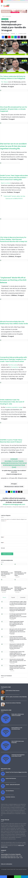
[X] (6, 37)
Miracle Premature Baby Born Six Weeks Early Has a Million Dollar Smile (14, 323)
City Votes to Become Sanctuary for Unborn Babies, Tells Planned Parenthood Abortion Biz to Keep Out (13, 239)
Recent (4, 597)
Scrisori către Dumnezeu (11, 778)
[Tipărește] (25, 37)
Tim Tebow (4, 82)
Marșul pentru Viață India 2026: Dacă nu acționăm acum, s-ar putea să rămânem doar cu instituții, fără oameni (17, 646)
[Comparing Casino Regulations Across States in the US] (6, 763)
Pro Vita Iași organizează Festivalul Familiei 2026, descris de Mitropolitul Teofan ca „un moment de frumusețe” (18, 616)
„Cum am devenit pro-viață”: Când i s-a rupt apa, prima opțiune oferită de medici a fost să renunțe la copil (18, 603)
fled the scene (12, 365)
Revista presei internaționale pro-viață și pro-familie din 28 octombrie (7, 588)
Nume (2, 537)
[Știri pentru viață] (6, 6)
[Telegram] (15, 37)
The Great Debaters (10, 790)
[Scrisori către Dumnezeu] (3, 781)
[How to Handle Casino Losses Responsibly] (6, 750)
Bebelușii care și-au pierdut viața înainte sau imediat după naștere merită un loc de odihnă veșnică (17, 609)
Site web (3, 548)
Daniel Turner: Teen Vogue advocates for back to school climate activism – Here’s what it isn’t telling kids (14, 177)
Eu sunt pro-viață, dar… (10, 796)
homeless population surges (14, 407)
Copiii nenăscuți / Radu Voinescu (12, 690)
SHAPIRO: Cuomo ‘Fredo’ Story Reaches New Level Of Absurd (11, 441)
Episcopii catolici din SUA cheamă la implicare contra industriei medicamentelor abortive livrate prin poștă (18, 631)
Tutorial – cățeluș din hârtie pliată (13, 784)
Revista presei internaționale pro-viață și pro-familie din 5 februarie (7, 573)
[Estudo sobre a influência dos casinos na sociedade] (6, 723)
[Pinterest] (9, 37)
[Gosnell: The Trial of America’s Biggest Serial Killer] (3, 775)
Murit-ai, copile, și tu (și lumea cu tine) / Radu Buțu (16, 696)
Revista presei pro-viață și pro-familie (14, 486)
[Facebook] (3, 37)
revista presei (8, 16)
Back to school (6, 183)
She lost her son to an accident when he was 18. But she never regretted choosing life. (13, 146)
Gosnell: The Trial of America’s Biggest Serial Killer (16, 772)
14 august (14, 483)
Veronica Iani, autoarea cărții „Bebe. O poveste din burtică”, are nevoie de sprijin (18, 661)
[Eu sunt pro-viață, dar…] (3, 800)
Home (3, 16)
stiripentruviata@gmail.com (14, 504)
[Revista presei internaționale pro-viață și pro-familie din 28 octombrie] (7, 582)
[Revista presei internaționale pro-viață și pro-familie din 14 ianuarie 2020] (21, 582)
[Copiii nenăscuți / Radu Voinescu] (3, 693)
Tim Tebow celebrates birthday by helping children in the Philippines (12, 77)
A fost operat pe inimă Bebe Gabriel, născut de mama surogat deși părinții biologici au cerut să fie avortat (18, 638)
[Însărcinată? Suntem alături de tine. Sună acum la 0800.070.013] (14, 205)
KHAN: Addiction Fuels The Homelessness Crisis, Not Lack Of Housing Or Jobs (12, 402)
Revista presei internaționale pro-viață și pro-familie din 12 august (20, 573)
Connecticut (14, 367)
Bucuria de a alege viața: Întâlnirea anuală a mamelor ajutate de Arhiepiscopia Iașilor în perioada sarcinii (18, 667)
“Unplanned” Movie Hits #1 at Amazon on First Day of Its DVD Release (13, 280)
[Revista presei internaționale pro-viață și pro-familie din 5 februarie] (7, 566)
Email (2, 542)
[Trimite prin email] (22, 37)
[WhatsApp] (12, 37)
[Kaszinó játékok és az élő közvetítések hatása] (6, 736)
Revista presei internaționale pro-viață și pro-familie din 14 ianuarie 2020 (20, 588)
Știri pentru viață (6, 33)
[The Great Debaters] (3, 793)
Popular (13, 597)
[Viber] (18, 37)
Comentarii (22, 597)
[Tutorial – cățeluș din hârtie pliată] (3, 787)
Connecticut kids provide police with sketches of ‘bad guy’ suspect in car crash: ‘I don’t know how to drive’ (13, 359)
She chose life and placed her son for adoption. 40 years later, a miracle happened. (13, 109)
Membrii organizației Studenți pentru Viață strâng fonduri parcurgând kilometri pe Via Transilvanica (17, 623)
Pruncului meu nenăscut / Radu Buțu (13, 702)
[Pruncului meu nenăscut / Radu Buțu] (3, 706)
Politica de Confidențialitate (6, 864)
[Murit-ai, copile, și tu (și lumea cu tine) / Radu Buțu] (3, 699)
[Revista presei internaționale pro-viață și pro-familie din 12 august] (21, 566)
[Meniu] (1, 6)
